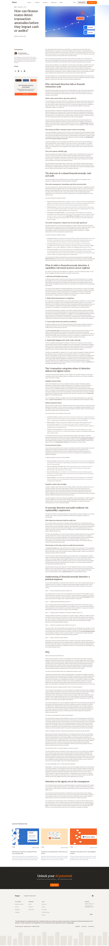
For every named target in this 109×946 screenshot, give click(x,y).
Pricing (61, 2)
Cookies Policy (91, 926)
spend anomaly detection (56, 399)
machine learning (84, 123)
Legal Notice (77, 926)
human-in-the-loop (51, 548)
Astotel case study (67, 571)
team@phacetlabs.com (89, 903)
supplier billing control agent (73, 216)
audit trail (89, 362)
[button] (30, 2)
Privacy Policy (84, 926)
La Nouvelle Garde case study (61, 442)
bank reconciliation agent (53, 330)
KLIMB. (38, 926)
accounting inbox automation (86, 439)
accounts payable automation (88, 631)
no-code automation (85, 597)
